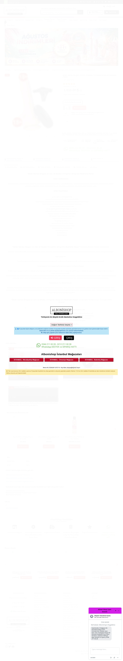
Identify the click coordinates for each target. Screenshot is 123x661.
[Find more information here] (105, 633)
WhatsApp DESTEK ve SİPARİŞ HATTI (59, 345)
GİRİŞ (57, 337)
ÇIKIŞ (69, 337)
